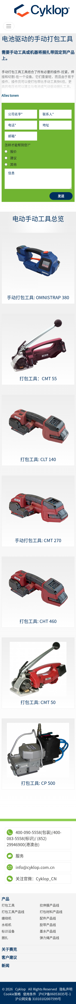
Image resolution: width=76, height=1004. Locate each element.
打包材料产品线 (51, 911)
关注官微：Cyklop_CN (36, 879)
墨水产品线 (48, 931)
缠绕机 (6, 918)
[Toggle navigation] (8, 26)
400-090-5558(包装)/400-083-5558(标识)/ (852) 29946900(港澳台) (34, 838)
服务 (19, 856)
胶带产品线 (48, 924)
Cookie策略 (12, 994)
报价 (13, 151)
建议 (13, 158)
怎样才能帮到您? (17, 145)
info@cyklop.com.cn (35, 867)
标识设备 (8, 931)
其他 (13, 164)
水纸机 (6, 924)
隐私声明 (65, 989)
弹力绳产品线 (49, 937)
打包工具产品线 (13, 911)
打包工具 (8, 905)
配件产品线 (48, 918)
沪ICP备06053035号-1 (55, 994)
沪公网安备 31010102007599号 (38, 999)
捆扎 (5, 937)
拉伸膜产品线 (49, 905)
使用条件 (29, 994)
